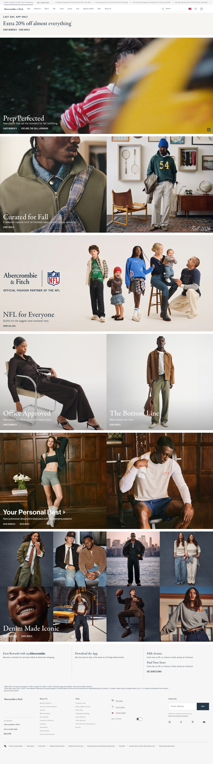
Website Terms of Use (76, 746)
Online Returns (80, 717)
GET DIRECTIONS (154, 671)
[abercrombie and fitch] (13, 9)
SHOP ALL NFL (9, 326)
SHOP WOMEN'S (10, 30)
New (28, 9)
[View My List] (195, 9)
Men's (47, 9)
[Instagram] (169, 722)
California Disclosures (47, 734)
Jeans (62, 9)
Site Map (122, 746)
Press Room (44, 727)
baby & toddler (88, 9)
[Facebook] (181, 722)
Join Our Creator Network (48, 706)
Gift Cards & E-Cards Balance (85, 724)
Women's (37, 9)
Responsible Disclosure (167, 746)
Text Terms (41, 746)
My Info (78, 727)
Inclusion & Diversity (47, 720)
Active (70, 9)
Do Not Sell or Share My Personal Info (142, 746)
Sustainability (44, 731)
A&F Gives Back (45, 713)
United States (121, 713)
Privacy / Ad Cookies (16, 746)
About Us (108, 9)
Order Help (79, 710)
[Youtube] (204, 722)
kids (77, 9)
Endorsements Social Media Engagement (101, 746)
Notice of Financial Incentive (178, 716)
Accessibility (44, 717)
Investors (43, 724)
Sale (99, 9)
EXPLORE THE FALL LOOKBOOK (34, 128)
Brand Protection (45, 703)
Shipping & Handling (82, 713)
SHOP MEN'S (24, 30)
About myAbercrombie (83, 706)
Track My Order (81, 720)
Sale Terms (30, 746)
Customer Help (81, 703)
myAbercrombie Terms (57, 746)
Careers (42, 710)
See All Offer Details (11, 690)
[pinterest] (192, 722)
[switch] (112, 718)
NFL (54, 9)
